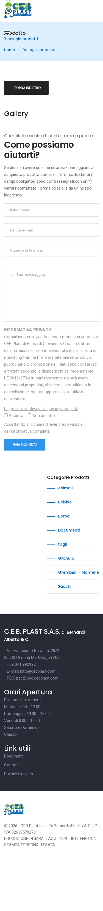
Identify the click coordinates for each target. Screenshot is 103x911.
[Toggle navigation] (7, 32)
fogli (62, 544)
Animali (65, 488)
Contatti (11, 764)
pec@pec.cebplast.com (37, 678)
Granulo (65, 558)
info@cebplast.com (37, 671)
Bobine (64, 502)
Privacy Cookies (18, 773)
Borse (63, 516)
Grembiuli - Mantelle (78, 572)
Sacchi (64, 586)
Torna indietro (27, 87)
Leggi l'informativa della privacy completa (41, 408)
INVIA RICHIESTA (24, 444)
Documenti (68, 530)
